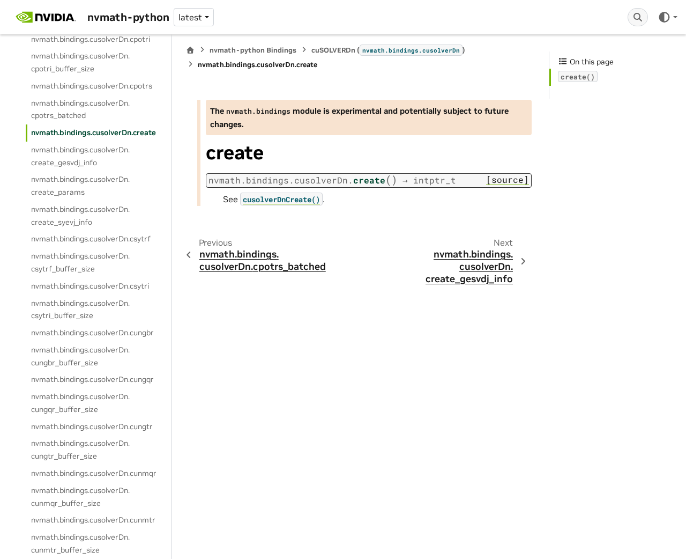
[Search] (638, 17)
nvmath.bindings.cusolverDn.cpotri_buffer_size (80, 62)
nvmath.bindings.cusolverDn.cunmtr (93, 520)
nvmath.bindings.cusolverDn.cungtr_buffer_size (80, 449)
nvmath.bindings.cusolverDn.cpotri (90, 39)
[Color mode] (667, 17)
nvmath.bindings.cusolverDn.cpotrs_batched (80, 109)
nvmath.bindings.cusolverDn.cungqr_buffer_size (80, 403)
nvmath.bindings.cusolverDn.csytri (90, 286)
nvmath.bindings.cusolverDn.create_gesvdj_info (80, 156)
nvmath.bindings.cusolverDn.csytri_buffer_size (80, 309)
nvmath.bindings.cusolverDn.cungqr (92, 379)
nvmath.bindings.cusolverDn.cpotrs (91, 86)
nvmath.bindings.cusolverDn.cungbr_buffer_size (80, 356)
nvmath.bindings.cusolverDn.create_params (80, 185)
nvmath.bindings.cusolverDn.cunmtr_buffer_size (80, 543)
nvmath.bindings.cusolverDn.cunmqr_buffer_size (80, 497)
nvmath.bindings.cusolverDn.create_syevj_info (80, 215)
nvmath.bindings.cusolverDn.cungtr (92, 426)
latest (190, 17)
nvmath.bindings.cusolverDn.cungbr (92, 332)
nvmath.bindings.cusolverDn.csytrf (91, 239)
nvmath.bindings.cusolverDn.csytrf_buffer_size (80, 262)
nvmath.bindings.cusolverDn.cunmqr (93, 473)
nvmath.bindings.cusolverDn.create (93, 132)
